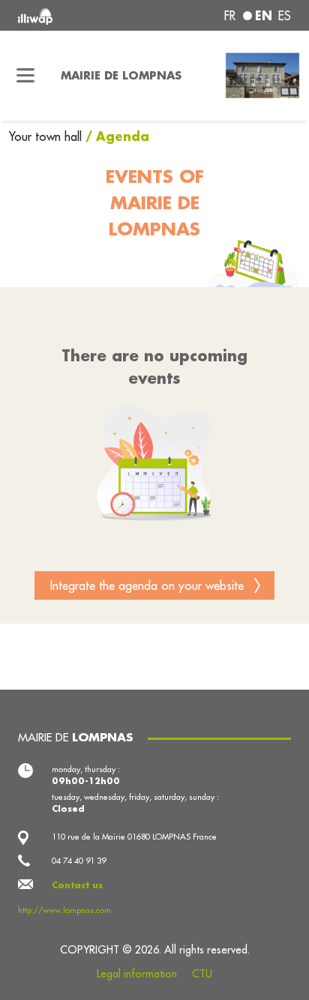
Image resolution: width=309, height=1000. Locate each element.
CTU (202, 974)
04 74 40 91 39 (79, 860)
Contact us (77, 885)
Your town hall (47, 136)
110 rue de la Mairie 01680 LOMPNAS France (134, 836)
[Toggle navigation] (26, 75)
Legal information (137, 974)
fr (230, 15)
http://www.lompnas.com (64, 910)
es (284, 15)
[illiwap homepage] (69, 15)
